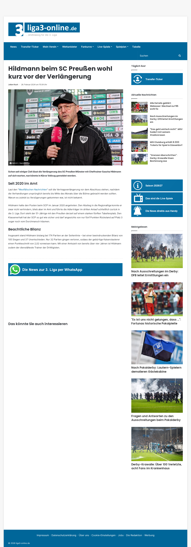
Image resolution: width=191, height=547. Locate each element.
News (13, 46)
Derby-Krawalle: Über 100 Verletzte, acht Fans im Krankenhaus (156, 466)
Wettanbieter (69, 46)
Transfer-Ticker (30, 46)
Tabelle (136, 46)
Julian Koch (13, 84)
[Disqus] (65, 484)
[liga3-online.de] (44, 29)
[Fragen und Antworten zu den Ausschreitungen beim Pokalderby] (157, 395)
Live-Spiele (104, 46)
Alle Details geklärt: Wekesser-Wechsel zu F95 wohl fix (164, 106)
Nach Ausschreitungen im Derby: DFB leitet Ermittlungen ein (166, 119)
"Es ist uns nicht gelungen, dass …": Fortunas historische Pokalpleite (156, 322)
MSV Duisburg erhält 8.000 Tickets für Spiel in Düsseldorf (166, 144)
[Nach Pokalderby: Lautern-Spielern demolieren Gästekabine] (157, 347)
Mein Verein (49, 46)
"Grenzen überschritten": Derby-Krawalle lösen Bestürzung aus (163, 158)
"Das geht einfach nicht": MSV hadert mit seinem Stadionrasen (166, 132)
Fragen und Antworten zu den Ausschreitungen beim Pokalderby (156, 418)
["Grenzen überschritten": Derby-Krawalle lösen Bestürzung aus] (139, 159)
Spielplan (121, 46)
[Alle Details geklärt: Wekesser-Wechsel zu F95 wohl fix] (139, 107)
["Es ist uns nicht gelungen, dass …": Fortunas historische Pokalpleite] (157, 299)
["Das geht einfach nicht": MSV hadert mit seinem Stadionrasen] (139, 133)
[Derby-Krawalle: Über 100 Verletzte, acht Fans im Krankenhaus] (157, 444)
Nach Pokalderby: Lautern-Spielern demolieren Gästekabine (156, 370)
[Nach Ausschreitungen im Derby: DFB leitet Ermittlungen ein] (139, 120)
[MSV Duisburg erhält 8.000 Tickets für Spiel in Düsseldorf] (139, 146)
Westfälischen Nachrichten (33, 189)
